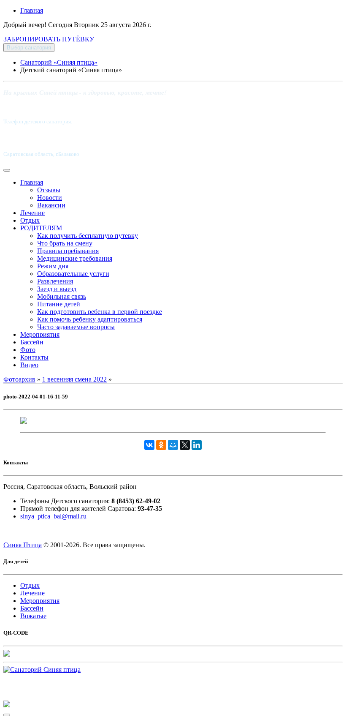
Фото (27, 349)
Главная (31, 10)
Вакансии (51, 205)
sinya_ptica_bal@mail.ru (53, 516)
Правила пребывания (68, 250)
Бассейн (31, 342)
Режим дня (52, 266)
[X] (185, 445)
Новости (49, 197)
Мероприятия (39, 334)
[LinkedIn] (197, 445)
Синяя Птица (22, 544)
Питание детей (58, 304)
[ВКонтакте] (149, 445)
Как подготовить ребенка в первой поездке (99, 311)
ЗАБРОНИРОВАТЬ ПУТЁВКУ (48, 39)
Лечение (32, 212)
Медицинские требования (74, 258)
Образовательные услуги (73, 273)
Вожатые (33, 615)
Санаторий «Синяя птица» (58, 62)
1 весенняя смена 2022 (74, 379)
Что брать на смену (64, 243)
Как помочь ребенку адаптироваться (89, 319)
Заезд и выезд (56, 288)
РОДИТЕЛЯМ (41, 228)
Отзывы (48, 190)
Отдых (30, 220)
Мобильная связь (61, 296)
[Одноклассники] (161, 445)
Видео (29, 364)
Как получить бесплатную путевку (87, 235)
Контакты (34, 357)
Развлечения (55, 281)
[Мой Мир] (173, 445)
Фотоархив (19, 379)
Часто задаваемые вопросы (76, 326)
